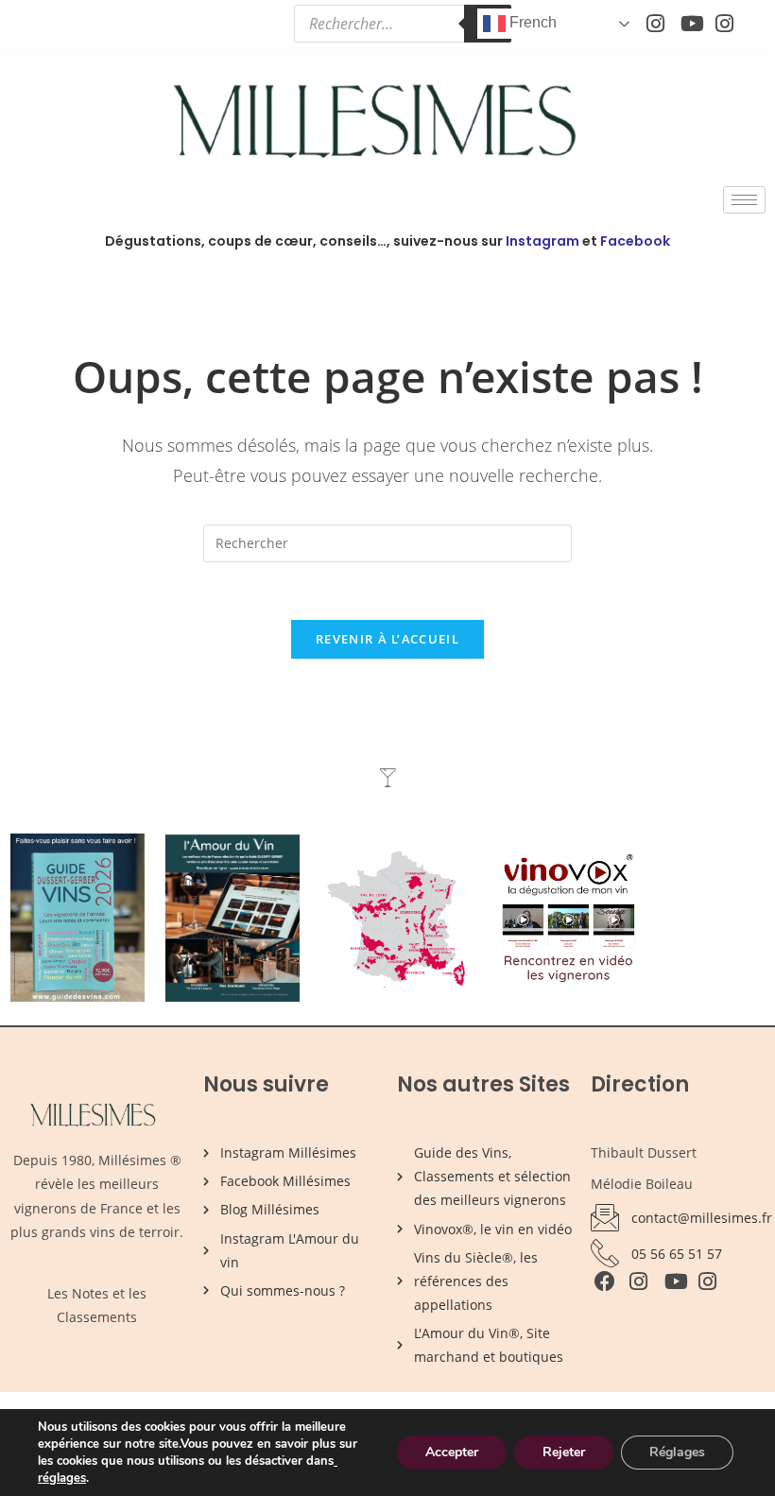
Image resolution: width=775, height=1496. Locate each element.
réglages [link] (62, 1478)
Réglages (677, 1452)
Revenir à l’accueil (387, 638)
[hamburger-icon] (744, 200)
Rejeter (563, 1452)
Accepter (451, 1452)
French (531, 22)
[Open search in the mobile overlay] (402, 24)
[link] (335, 1461)
